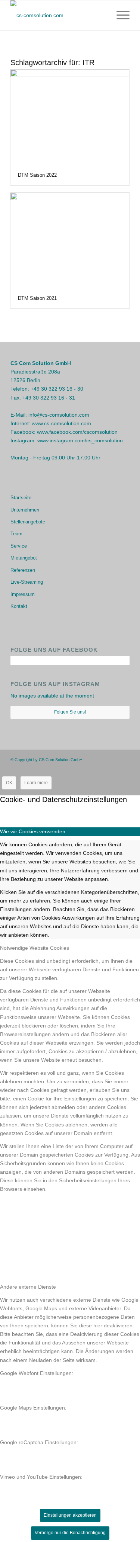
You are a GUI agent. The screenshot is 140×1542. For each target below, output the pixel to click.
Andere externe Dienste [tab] (28, 1287)
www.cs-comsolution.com (61, 423)
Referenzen (22, 570)
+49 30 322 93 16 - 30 (57, 389)
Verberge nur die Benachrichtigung (70, 1532)
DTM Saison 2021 (37, 298)
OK (9, 782)
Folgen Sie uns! (70, 712)
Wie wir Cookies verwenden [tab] (32, 831)
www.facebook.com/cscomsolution (77, 432)
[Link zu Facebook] (101, 759)
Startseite (20, 497)
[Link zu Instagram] (112, 759)
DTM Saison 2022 (37, 175)
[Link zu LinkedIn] (124, 759)
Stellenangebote (27, 522)
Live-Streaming (26, 582)
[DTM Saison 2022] (69, 117)
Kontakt (18, 606)
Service (18, 546)
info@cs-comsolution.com (58, 415)
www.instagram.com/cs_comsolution (80, 440)
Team (16, 533)
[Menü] (119, 15)
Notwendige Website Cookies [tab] (34, 948)
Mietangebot (23, 558)
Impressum (22, 594)
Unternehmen (24, 510)
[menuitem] (119, 15)
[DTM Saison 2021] (69, 240)
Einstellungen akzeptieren (70, 1515)
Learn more (36, 782)
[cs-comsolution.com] (58, 15)
